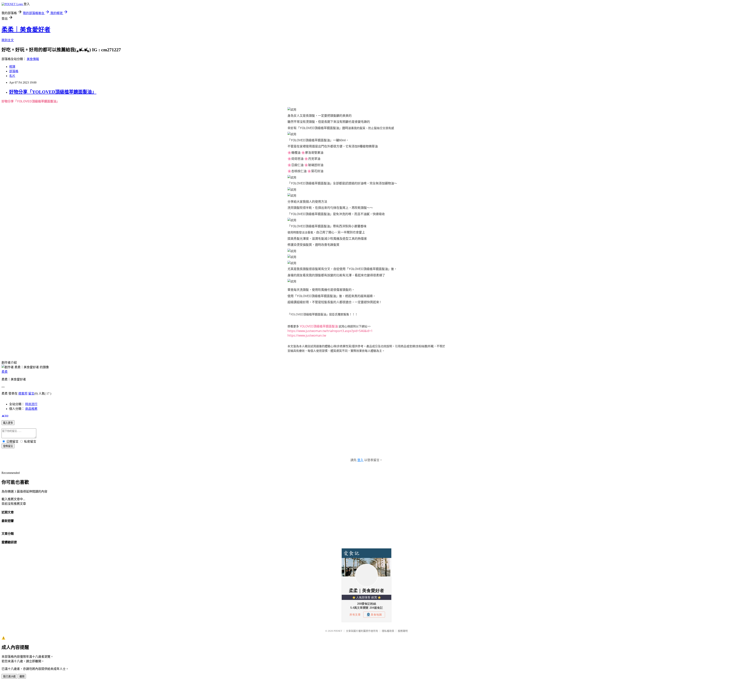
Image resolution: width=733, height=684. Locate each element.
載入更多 (8, 422)
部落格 (13, 71)
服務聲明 (403, 630)
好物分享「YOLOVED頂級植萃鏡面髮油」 (52, 91)
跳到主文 (8, 40)
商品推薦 (31, 408)
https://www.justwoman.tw (306, 335)
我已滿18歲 (9, 676)
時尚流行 (31, 404)
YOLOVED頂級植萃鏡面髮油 (319, 326)
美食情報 (33, 59)
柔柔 (5, 371)
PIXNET (338, 630)
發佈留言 (8, 446)
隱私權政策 (388, 630)
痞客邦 (22, 393)
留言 (31, 393)
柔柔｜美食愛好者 (26, 29)
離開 (21, 676)
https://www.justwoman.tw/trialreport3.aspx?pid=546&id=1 (330, 331)
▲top (5, 415)
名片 (12, 75)
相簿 (12, 66)
